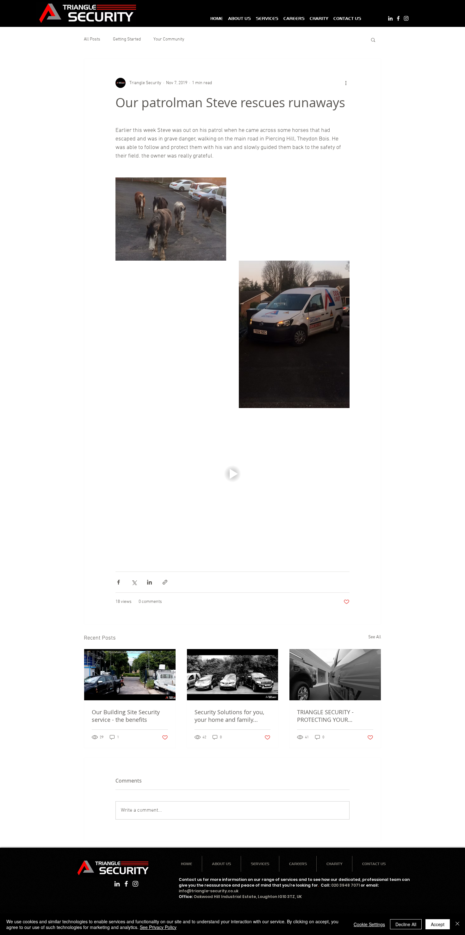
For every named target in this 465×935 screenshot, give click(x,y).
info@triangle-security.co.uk (209, 891)
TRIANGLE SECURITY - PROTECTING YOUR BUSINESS (325, 715)
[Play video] (232, 474)
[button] (373, 39)
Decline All (405, 924)
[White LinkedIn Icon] (390, 18)
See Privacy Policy (158, 927)
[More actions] (346, 83)
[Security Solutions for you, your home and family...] (232, 674)
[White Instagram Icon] (406, 18)
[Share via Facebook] (118, 582)
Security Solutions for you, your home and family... (229, 715)
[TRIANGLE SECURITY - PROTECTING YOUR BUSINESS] (335, 674)
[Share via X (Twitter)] (134, 582)
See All (374, 637)
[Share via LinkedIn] (149, 582)
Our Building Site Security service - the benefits (126, 715)
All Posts (92, 39)
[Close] (457, 924)
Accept (437, 924)
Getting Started (127, 39)
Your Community (168, 39)
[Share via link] (165, 582)
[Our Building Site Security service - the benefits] (130, 674)
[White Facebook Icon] (398, 18)
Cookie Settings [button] (369, 924)
